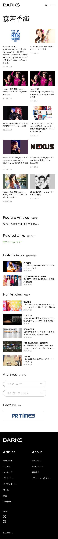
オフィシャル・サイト (13, 241)
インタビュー (8, 478)
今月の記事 (8, 460)
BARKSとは (37, 460)
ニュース (7, 466)
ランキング (8, 472)
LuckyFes (7, 501)
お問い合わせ (37, 466)
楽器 (5, 495)
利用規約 (36, 472)
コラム (6, 489)
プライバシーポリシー (41, 478)
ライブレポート (9, 484)
